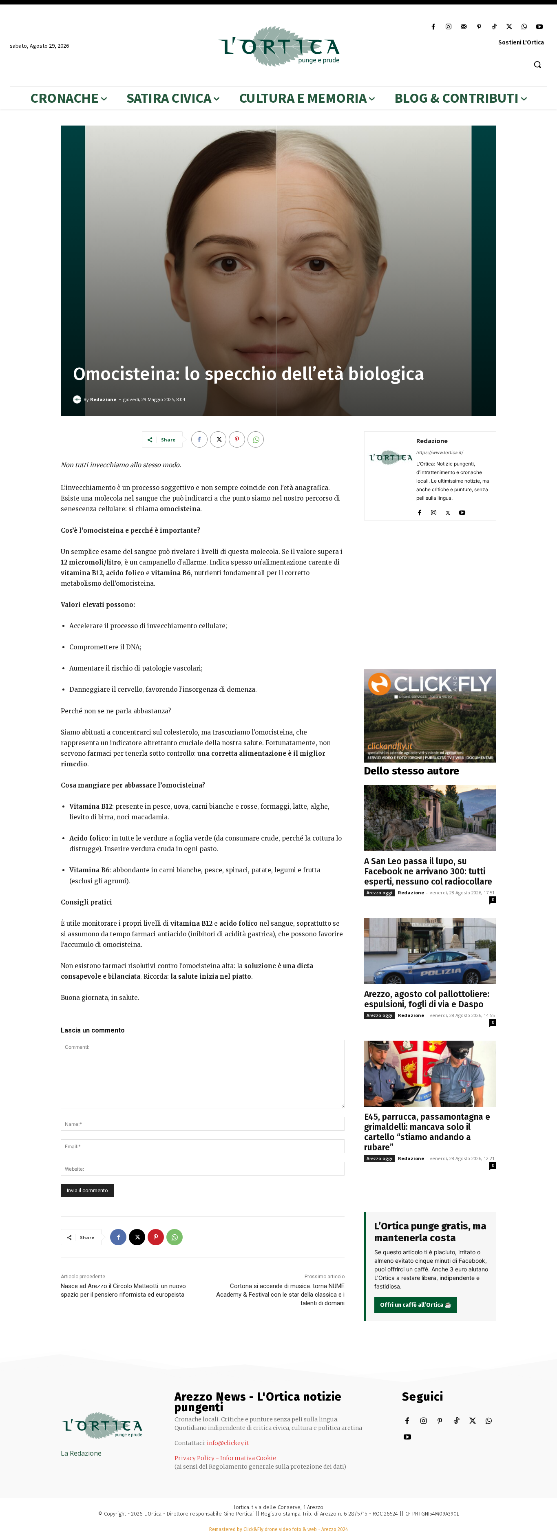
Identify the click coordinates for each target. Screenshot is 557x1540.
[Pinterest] (478, 27)
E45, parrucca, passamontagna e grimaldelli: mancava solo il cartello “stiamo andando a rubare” (427, 1132)
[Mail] (463, 27)
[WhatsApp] (524, 27)
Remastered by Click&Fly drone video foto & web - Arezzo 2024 (278, 1529)
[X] (509, 27)
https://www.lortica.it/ (439, 452)
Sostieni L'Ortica (521, 42)
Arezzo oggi (379, 893)
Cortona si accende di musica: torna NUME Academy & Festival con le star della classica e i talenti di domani (280, 1294)
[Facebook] (433, 27)
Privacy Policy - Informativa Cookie (225, 1458)
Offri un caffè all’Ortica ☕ (415, 1305)
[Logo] (278, 46)
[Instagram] (448, 27)
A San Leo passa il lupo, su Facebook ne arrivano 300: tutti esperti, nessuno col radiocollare (428, 871)
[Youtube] (539, 27)
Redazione (103, 399)
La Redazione (81, 1453)
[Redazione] (78, 399)
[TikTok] (494, 27)
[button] (537, 64)
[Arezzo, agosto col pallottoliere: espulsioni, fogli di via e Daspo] (430, 951)
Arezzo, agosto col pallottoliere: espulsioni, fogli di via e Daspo (426, 999)
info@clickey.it (228, 1443)
